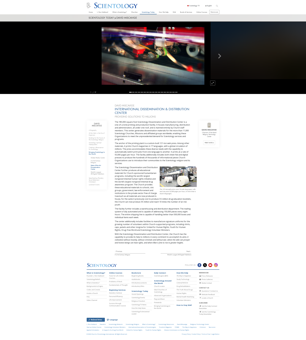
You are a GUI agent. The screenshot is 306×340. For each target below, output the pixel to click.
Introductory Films (138, 286)
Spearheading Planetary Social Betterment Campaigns (96, 180)
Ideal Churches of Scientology (160, 291)
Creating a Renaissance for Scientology (96, 148)
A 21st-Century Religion (122, 255)
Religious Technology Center (199, 324)
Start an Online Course (94, 327)
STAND (177, 327)
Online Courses (201, 12)
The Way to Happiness (189, 327)
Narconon (212, 327)
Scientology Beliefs (93, 279)
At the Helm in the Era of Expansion (96, 134)
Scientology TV (194, 6)
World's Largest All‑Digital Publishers (179, 255)
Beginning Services (117, 290)
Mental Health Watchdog (185, 297)
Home (91, 12)
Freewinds (158, 302)
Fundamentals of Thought (118, 285)
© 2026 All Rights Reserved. (107, 334)
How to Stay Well (184, 305)
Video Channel (92, 300)
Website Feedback (208, 294)
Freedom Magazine (165, 327)
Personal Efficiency (116, 296)
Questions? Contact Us (209, 291)
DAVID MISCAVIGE (97, 124)
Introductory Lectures (139, 283)
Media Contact (206, 283)
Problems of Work (115, 281)
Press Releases (207, 276)
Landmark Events (94, 185)
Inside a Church (92, 293)
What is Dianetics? (93, 283)
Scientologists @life (161, 276)
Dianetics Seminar (115, 293)
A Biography (93, 130)
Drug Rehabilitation (183, 286)
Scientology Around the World (162, 282)
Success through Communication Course (117, 304)
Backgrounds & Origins (95, 286)
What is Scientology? (119, 12)
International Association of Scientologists (142, 327)
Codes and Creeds (93, 290)
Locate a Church (207, 298)
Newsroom (214, 12)
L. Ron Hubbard (102, 12)
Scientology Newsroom (166, 324)
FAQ (174, 12)
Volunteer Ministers (184, 300)
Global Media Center (98, 158)
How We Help (164, 12)
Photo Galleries (207, 279)
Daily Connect (160, 273)
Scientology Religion (132, 324)
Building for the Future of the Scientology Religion (97, 139)
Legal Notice (215, 334)
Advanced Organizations (163, 295)
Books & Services (186, 12)
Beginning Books (138, 276)
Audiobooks (136, 279)
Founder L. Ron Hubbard (95, 276)
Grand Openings (138, 294)
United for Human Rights (134, 330)
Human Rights (181, 293)
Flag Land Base (159, 299)
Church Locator (159, 286)
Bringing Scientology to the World (97, 153)
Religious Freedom (138, 301)
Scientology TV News (139, 305)
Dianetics (103, 324)
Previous (119, 251)
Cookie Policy (196, 334)
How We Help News (139, 308)
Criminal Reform (182, 283)
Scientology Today (148, 12)
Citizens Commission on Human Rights (176, 330)
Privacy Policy (186, 334)
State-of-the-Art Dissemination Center (96, 167)
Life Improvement (115, 300)
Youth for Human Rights (153, 330)
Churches (134, 12)
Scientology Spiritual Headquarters (95, 144)
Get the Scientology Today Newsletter (207, 313)
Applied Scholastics (93, 330)
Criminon (203, 327)
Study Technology (183, 279)
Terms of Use (206, 334)
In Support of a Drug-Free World (112, 330)
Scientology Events (138, 297)
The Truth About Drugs (185, 290)
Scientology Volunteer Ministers (114, 327)
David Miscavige (182, 324)
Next (188, 251)
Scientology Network (116, 324)
